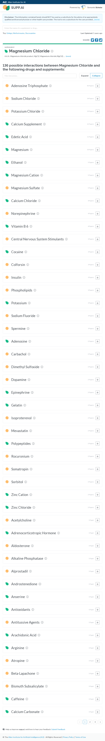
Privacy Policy (68, 737)
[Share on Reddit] (101, 40)
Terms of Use (80, 737)
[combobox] (52, 27)
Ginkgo (9, 33)
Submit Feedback (58, 729)
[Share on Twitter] (92, 40)
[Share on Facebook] (97, 40)
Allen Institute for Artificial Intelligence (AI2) (26, 737)
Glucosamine (30, 33)
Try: (4, 33)
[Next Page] (100, 722)
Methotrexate (18, 33)
